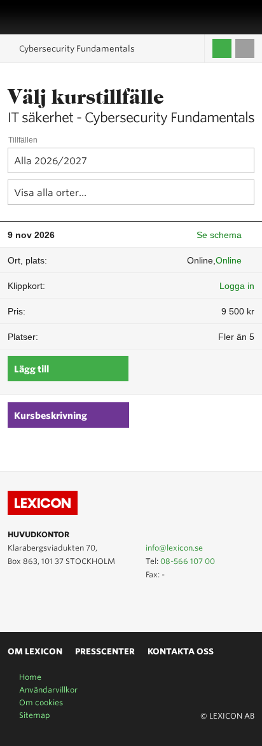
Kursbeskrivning (50, 416)
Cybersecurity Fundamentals (77, 48)
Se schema (219, 235)
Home (30, 677)
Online (229, 260)
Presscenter (105, 651)
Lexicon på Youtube (15, 602)
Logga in (236, 286)
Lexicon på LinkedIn (33, 602)
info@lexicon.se (174, 547)
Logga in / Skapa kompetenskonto (221, 48)
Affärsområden (233, 17)
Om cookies (41, 702)
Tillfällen (23, 140)
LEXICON (40, 17)
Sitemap (34, 715)
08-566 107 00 (187, 561)
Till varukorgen (244, 48)
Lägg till (31, 369)
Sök (247, 17)
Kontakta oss (181, 651)
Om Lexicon (35, 651)
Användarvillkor (48, 689)
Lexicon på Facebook (52, 602)
